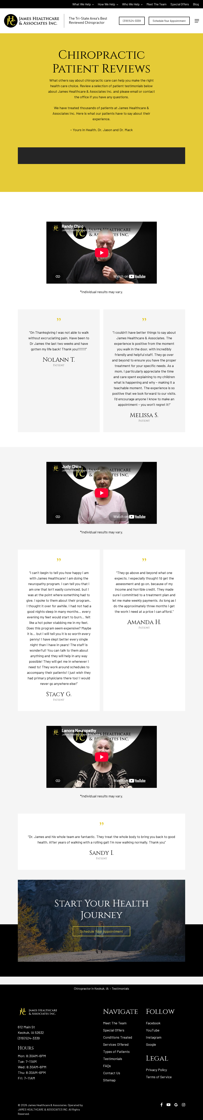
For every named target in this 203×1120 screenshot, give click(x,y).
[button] (197, 21)
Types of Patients (116, 1051)
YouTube (152, 1030)
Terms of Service (159, 1077)
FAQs (107, 1066)
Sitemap (109, 1080)
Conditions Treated (117, 1037)
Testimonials (112, 1058)
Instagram (153, 1037)
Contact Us (111, 1073)
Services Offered (116, 1044)
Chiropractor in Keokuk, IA (91, 988)
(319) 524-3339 (29, 1038)
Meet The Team (114, 1023)
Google (151, 1044)
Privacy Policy (156, 1070)
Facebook (153, 1023)
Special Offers (113, 1030)
